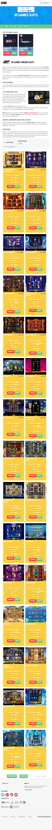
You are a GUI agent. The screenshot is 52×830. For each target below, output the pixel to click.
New (7, 26)
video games (9, 135)
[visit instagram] (11, 794)
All (2, 26)
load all (24, 776)
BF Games (15, 67)
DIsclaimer (13, 816)
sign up (27, 8)
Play (14, 53)
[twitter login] (31, 11)
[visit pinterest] (7, 794)
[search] (41, 3)
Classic (20, 26)
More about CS (29, 789)
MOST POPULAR (10, 142)
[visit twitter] (2, 794)
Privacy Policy (5, 816)
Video (14, 26)
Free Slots (26, 26)
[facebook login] (28, 11)
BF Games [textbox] (20, 143)
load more (12, 776)
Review (7, 53)
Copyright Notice (22, 816)
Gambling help (5, 798)
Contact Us (5, 783)
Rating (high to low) (11, 146)
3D (10, 26)
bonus (4, 124)
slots (3, 86)
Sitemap (30, 816)
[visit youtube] (16, 794)
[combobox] (24, 143)
